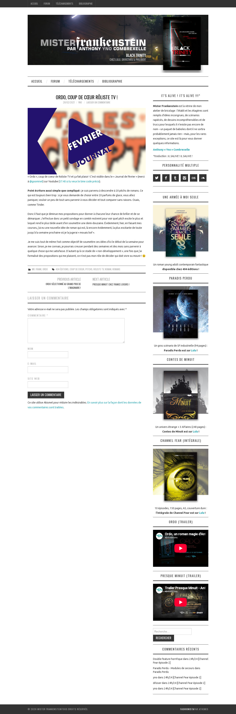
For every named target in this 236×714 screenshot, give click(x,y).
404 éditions (62, 269)
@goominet (36, 181)
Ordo (45, 269)
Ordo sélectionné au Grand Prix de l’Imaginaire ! (63, 285)
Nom (30, 348)
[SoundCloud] (202, 178)
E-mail (32, 363)
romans (116, 269)
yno (80, 102)
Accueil (34, 3)
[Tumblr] (175, 178)
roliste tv (98, 269)
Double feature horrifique (168, 658)
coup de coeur (77, 269)
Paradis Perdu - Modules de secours (173, 668)
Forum (47, 3)
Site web (34, 378)
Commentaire (38, 315)
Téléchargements (64, 3)
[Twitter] (156, 178)
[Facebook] (166, 178)
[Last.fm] (193, 178)
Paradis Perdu (161, 671)
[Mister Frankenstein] (118, 43)
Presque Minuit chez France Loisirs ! (111, 284)
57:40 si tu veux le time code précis (79, 181)
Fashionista (187, 709)
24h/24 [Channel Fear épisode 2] (182, 677)
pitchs (88, 269)
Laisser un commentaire (98, 102)
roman (108, 269)
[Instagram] (184, 178)
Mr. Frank (36, 269)
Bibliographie (86, 3)
